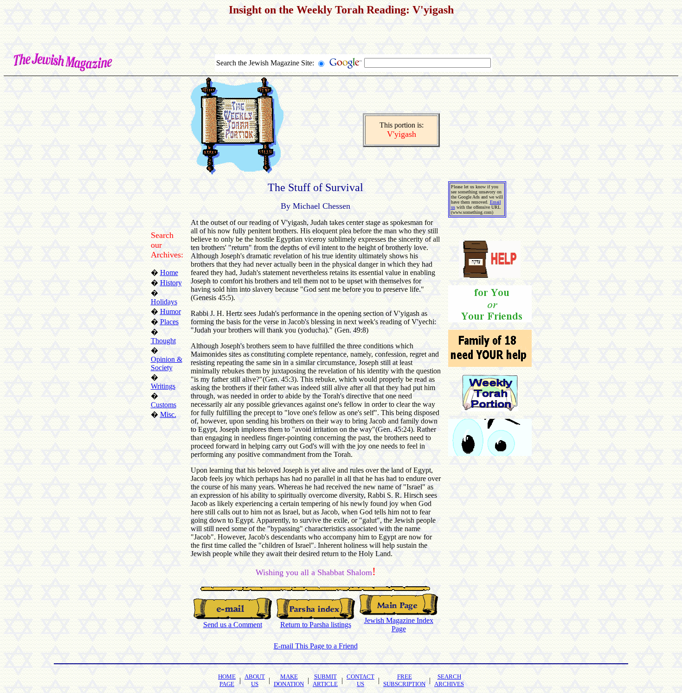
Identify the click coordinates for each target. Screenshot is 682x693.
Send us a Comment (232, 625)
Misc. (168, 414)
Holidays (164, 302)
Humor (170, 311)
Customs (163, 405)
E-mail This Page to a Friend (316, 646)
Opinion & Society (166, 363)
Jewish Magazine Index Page (398, 624)
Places (169, 322)
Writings (163, 386)
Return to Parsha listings (315, 625)
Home (169, 272)
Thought (163, 341)
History (171, 283)
